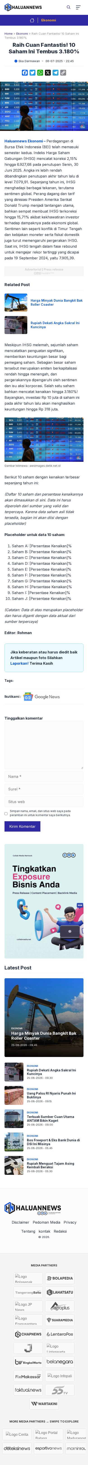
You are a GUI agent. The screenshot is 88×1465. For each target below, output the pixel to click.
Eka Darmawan (29, 61)
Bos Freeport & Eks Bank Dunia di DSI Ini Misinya (53, 1142)
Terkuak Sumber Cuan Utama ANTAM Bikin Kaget (50, 1118)
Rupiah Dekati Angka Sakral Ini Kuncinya (51, 1072)
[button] (68, 7)
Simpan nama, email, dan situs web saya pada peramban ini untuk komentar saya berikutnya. (40, 813)
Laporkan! (20, 663)
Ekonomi (48, 20)
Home (9, 33)
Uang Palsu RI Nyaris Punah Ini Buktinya (51, 1095)
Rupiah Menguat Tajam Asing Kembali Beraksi (50, 1165)
